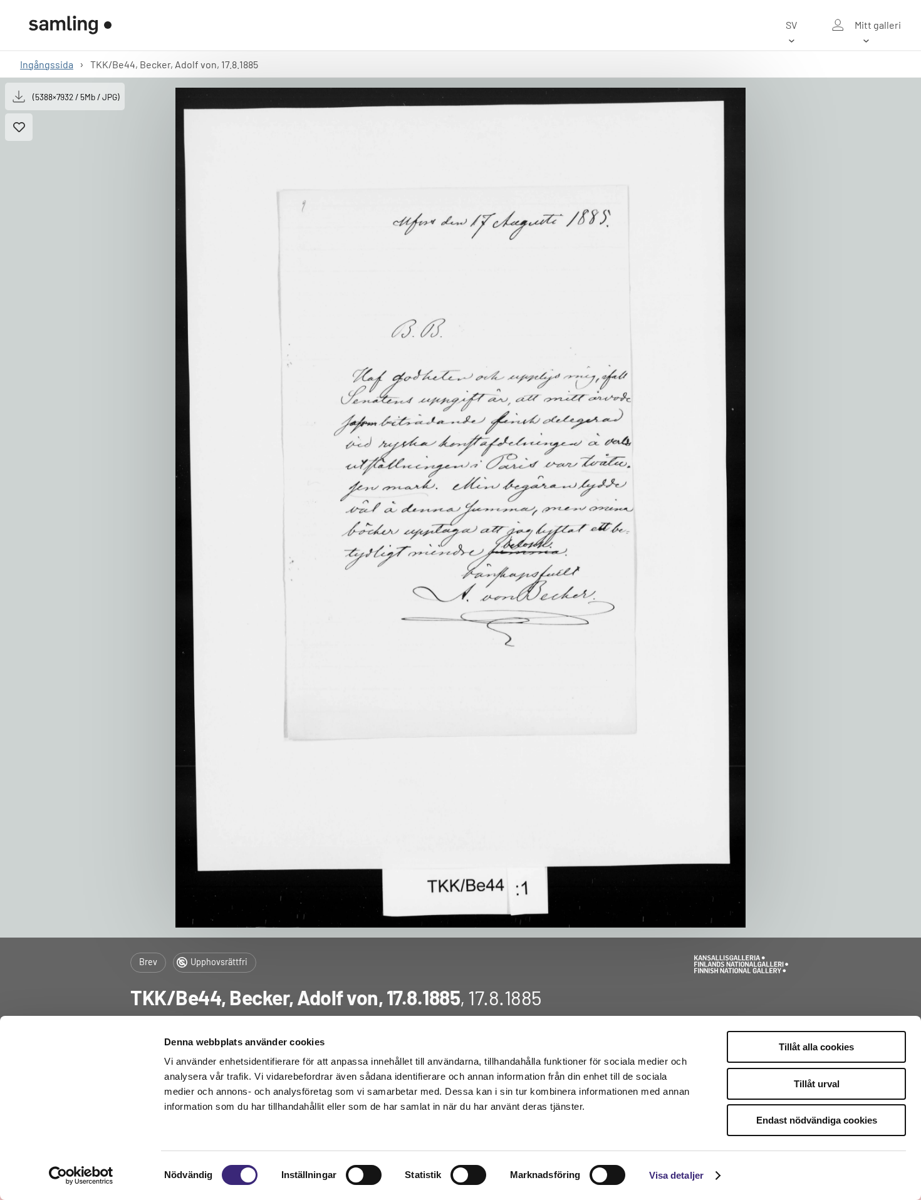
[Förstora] (460, 508)
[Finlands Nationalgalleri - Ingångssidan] (70, 25)
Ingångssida (46, 64)
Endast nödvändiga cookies (816, 1120)
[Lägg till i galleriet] (19, 127)
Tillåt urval (817, 1083)
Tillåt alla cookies (816, 1047)
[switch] (364, 1175)
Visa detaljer (676, 1175)
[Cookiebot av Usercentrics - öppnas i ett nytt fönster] (81, 1175)
